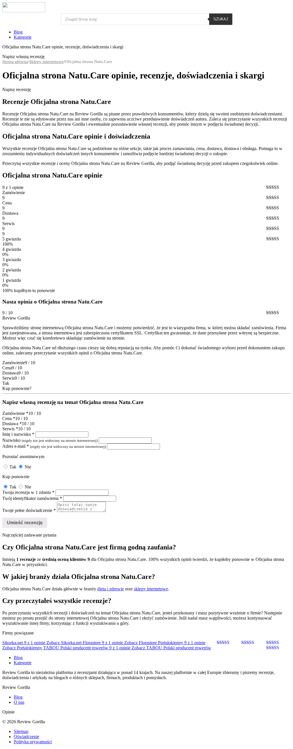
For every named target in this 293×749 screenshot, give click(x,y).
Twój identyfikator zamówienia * (32, 498)
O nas (19, 702)
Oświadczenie (26, 736)
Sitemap (21, 731)
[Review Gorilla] (23, 10)
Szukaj (220, 19)
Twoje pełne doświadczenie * (29, 510)
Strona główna (15, 61)
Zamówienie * (15, 413)
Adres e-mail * (54, 446)
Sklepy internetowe (46, 61)
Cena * (8, 418)
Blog (18, 31)
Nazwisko (50, 440)
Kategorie (22, 37)
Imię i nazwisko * (18, 434)
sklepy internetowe (151, 588)
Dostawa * (12, 423)
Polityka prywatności (33, 741)
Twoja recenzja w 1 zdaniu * (28, 492)
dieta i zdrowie (110, 588)
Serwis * (10, 428)
